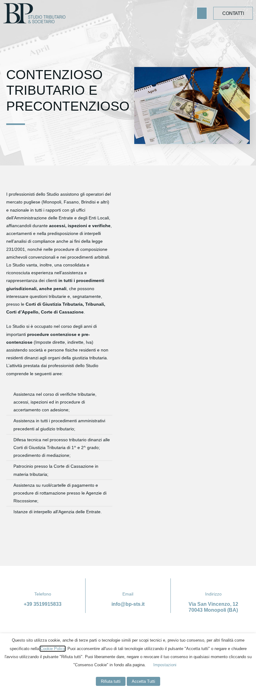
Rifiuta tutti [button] (111, 681)
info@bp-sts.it (128, 604)
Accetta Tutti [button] (143, 681)
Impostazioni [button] (164, 665)
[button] (202, 13)
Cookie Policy (52, 648)
